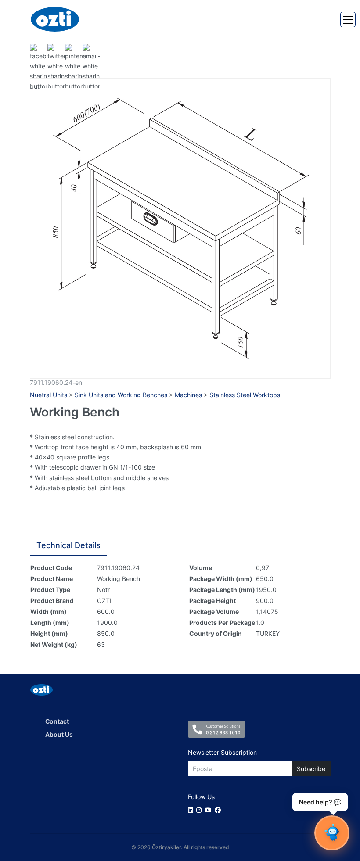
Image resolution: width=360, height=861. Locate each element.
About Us (59, 734)
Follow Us (201, 796)
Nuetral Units (48, 394)
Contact (57, 721)
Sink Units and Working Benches (121, 394)
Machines (188, 394)
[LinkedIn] (192, 810)
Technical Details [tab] (68, 545)
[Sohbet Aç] (331, 832)
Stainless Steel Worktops (244, 394)
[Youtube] (210, 810)
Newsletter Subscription (222, 752)
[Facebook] (219, 810)
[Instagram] (200, 810)
